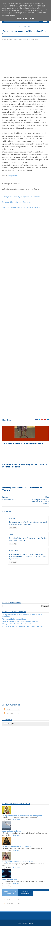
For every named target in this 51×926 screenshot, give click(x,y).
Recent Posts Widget (7, 886)
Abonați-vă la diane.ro (10, 892)
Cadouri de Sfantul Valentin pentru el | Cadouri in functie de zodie (25, 465)
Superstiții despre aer (10, 879)
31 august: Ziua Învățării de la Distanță (16, 624)
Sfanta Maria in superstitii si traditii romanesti (21, 207)
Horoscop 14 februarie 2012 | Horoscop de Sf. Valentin (23, 488)
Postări (7, 709)
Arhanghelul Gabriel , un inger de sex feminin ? (21, 197)
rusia (32, 39)
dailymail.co (13, 175)
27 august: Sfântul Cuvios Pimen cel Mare (17, 862)
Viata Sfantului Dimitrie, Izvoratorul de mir (23, 443)
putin (20, 39)
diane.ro (31, 923)
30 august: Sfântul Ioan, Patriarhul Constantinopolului (22, 816)
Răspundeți (13, 527)
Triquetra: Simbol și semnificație (14, 619)
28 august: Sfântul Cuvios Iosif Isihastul (16, 846)
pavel (15, 39)
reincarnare (26, 39)
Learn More (22, 18)
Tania (11, 534)
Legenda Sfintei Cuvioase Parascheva (17, 202)
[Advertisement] (22, 59)
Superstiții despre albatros (11, 831)
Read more (16, 820)
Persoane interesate (25, 892)
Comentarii (9, 713)
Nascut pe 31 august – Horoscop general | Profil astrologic (23, 626)
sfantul (37, 39)
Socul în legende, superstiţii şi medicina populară (20, 621)
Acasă (4, 27)
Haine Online (13, 550)
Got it (32, 18)
